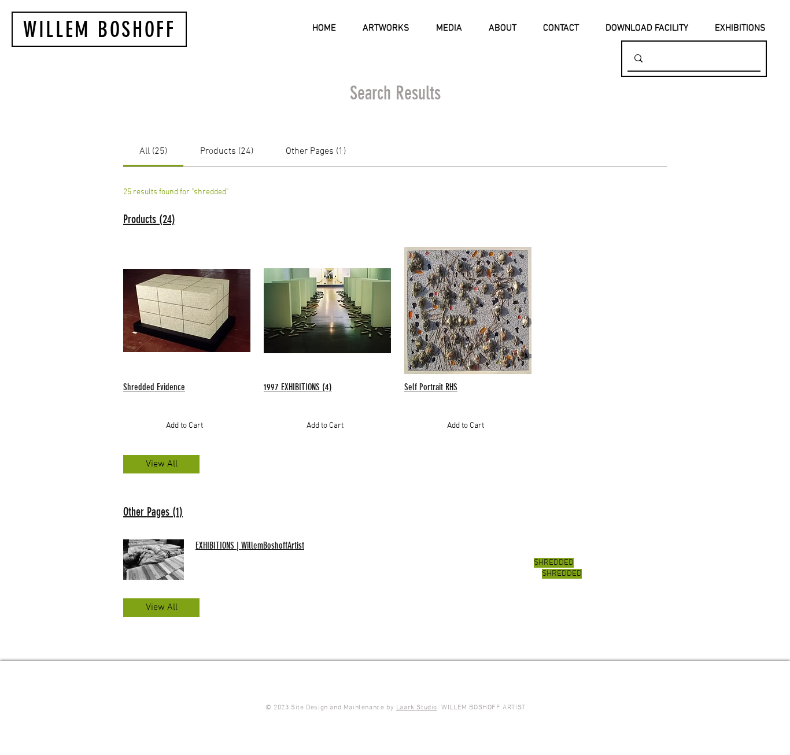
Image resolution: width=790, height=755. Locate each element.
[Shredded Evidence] (184, 310)
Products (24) (149, 219)
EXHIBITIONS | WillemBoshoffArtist (249, 545)
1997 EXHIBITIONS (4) (298, 387)
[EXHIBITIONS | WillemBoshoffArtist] (153, 559)
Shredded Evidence (154, 387)
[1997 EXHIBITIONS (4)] (325, 310)
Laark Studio (416, 708)
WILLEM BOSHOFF (99, 29)
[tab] (153, 151)
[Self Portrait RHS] (465, 310)
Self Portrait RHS (430, 387)
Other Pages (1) (153, 512)
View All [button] (162, 464)
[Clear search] (750, 58)
